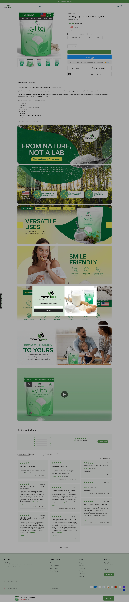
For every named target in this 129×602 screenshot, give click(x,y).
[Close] (95, 287)
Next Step (49, 310)
